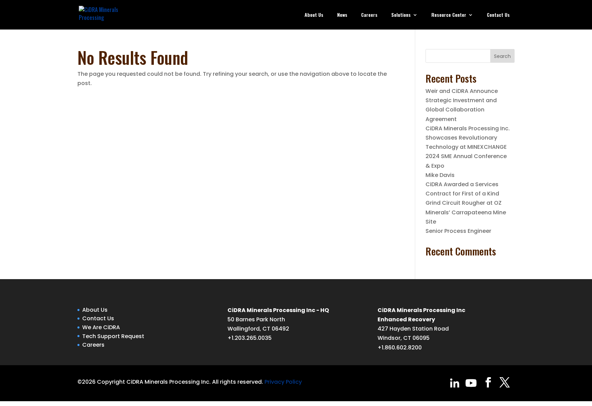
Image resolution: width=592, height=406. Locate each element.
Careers (369, 15)
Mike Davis (440, 175)
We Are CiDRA (101, 327)
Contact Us (498, 15)
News (342, 15)
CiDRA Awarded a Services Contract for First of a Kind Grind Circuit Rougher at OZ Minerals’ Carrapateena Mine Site (466, 203)
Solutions (401, 15)
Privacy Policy (283, 382)
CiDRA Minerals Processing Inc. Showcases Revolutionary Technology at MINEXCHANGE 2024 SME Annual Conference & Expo (468, 147)
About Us (314, 15)
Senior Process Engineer (458, 231)
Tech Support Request (113, 336)
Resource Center (448, 15)
